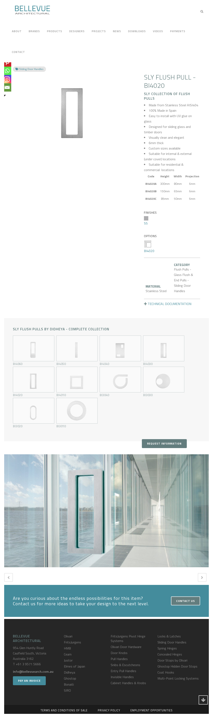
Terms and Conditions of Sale (64, 710)
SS (146, 223)
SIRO (67, 690)
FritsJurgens (72, 642)
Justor (68, 660)
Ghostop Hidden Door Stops (177, 666)
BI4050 (61, 363)
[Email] (7, 87)
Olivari (68, 636)
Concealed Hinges (169, 654)
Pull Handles (119, 659)
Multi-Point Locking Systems (178, 678)
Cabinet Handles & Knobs (128, 683)
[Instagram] (7, 79)
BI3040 (104, 395)
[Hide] (4, 95)
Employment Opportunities (151, 710)
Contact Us (185, 601)
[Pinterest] (7, 62)
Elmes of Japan (74, 666)
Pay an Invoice (29, 681)
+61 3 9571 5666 (28, 664)
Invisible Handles (122, 677)
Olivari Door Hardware (126, 646)
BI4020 (149, 250)
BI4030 (147, 363)
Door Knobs (119, 653)
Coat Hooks (165, 672)
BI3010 (61, 426)
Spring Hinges (167, 648)
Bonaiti (69, 684)
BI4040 (104, 363)
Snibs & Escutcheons (125, 665)
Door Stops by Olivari (172, 660)
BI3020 (17, 426)
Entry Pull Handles (123, 671)
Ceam (68, 654)
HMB (67, 648)
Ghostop (70, 678)
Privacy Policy (109, 710)
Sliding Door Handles (171, 642)
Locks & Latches (169, 636)
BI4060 (17, 363)
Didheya (69, 672)
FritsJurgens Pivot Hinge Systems (128, 638)
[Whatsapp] (7, 71)
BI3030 (147, 395)
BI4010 (61, 395)
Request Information (164, 443)
